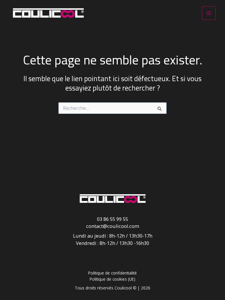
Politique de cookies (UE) (112, 279)
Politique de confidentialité (112, 273)
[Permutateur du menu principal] (209, 13)
